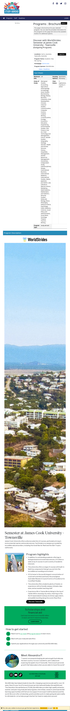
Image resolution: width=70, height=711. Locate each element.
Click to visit (45, 63)
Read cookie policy (43, 708)
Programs (9, 18)
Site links (17, 23)
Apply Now (61, 54)
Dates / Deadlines (44, 69)
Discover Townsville (36, 602)
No (56, 708)
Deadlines (22, 18)
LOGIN (66, 18)
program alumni (35, 634)
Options (64, 23)
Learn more (35, 621)
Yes (54, 708)
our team (23, 634)
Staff (15, 18)
